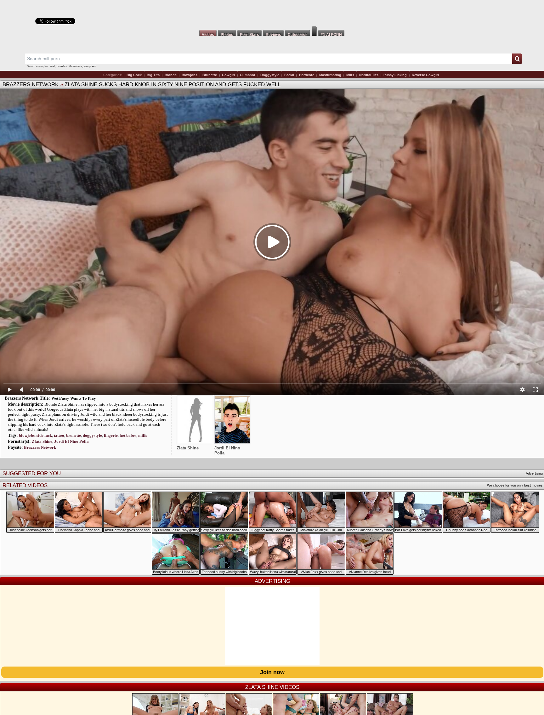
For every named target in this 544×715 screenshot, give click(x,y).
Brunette (209, 75)
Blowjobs (189, 75)
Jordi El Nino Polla (71, 441)
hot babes (128, 435)
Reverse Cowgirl (425, 75)
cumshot (62, 66)
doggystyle (92, 435)
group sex (90, 66)
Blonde (171, 75)
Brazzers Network (31, 84)
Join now (272, 672)
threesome (75, 66)
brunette (73, 435)
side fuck (44, 435)
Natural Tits (368, 75)
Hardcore (306, 75)
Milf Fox (272, 13)
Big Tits (153, 75)
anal (52, 66)
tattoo (59, 435)
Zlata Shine (42, 441)
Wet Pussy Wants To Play (73, 398)
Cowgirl (228, 75)
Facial (289, 75)
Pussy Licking (395, 75)
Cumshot (247, 75)
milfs (142, 435)
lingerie (111, 435)
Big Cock (134, 75)
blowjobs (27, 435)
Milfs (350, 75)
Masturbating (330, 75)
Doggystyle (269, 75)
